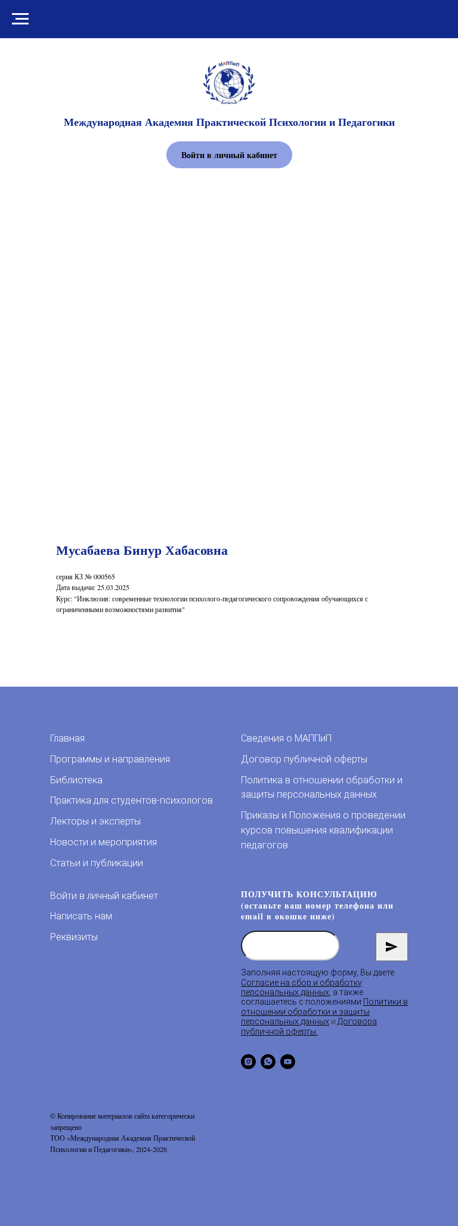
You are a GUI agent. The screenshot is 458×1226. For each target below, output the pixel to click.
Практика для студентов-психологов (131, 800)
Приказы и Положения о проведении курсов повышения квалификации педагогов (323, 830)
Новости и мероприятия (103, 842)
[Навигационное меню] (20, 19)
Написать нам (81, 916)
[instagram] (248, 1061)
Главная (67, 738)
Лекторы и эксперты (95, 821)
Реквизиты (74, 937)
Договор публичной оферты (304, 759)
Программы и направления (110, 759)
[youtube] (287, 1061)
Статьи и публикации (96, 863)
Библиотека (76, 780)
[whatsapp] (268, 1061)
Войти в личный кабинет (104, 895)
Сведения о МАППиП (286, 738)
